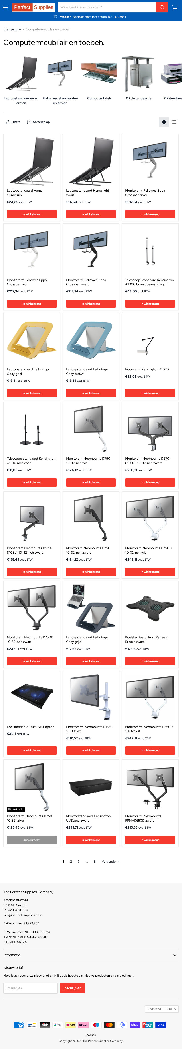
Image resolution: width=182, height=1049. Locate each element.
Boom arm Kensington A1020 (147, 369)
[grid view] (164, 122)
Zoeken (91, 1035)
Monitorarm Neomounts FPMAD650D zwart (143, 818)
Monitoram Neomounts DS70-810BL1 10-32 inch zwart (29, 550)
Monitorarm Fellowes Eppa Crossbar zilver (145, 193)
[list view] (174, 122)
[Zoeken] (162, 7)
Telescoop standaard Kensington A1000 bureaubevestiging (149, 282)
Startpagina (12, 29)
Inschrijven (72, 988)
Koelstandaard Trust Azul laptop (30, 727)
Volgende (109, 862)
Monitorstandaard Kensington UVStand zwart (88, 818)
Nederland (159, 1009)
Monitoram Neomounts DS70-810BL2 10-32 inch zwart (148, 461)
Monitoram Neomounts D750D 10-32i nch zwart (30, 639)
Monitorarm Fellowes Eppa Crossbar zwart (86, 282)
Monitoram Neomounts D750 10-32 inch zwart (88, 550)
